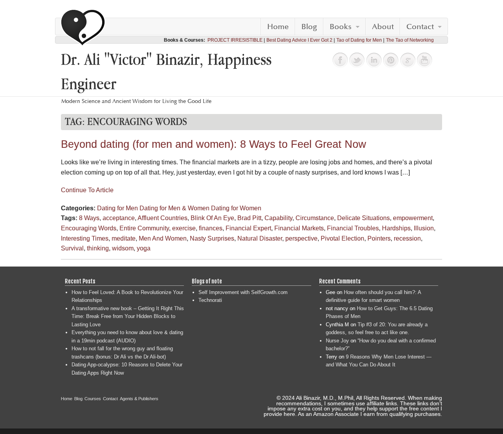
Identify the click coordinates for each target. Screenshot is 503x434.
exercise (184, 228)
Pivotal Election (342, 238)
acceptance (119, 218)
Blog (309, 26)
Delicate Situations (363, 218)
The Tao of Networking (410, 40)
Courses (92, 398)
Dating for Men (117, 208)
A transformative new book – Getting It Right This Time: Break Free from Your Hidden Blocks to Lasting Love (128, 316)
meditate (124, 238)
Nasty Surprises (212, 238)
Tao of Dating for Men (359, 40)
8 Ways (89, 218)
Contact (420, 26)
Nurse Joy (337, 341)
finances (210, 228)
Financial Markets (299, 228)
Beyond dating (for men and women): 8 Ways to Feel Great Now (213, 144)
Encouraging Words (88, 228)
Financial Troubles (353, 228)
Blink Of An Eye (212, 218)
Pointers (379, 238)
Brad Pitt (249, 218)
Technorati (210, 300)
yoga (144, 248)
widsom (123, 248)
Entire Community (144, 228)
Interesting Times (84, 238)
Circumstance (315, 218)
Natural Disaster (259, 238)
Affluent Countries (162, 218)
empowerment (413, 218)
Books (341, 26)
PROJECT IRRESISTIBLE (235, 40)
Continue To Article (87, 190)
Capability (278, 218)
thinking (98, 248)
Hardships (396, 228)
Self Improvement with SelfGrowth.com (243, 292)
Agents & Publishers (139, 398)
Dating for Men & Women (174, 208)
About (383, 26)
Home (278, 26)
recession (407, 238)
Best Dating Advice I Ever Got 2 (299, 40)
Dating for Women (236, 208)
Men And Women (163, 238)
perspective (301, 238)
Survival (72, 248)
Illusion (424, 228)
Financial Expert (248, 228)
